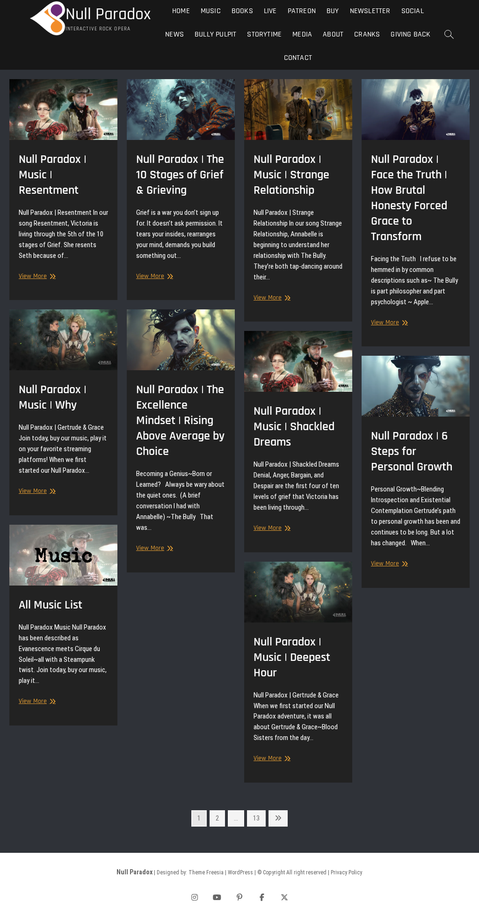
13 (259, 817)
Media (302, 34)
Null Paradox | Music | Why (53, 397)
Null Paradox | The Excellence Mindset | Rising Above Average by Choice (180, 420)
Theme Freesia (206, 872)
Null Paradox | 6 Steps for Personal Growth (411, 451)
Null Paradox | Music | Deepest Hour (292, 657)
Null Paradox (108, 14)
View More (36, 276)
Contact (298, 58)
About (333, 34)
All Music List (50, 605)
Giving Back (410, 34)
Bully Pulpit (215, 34)
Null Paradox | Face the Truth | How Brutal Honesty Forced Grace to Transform (409, 198)
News (174, 34)
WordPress (240, 872)
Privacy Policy (346, 872)
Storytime (264, 34)
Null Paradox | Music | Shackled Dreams (294, 426)
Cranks (367, 34)
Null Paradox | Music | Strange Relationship (291, 175)
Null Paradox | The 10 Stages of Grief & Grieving (180, 175)
